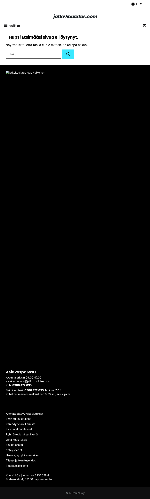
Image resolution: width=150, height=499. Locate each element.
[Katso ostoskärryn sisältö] (144, 25)
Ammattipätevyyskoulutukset (24, 413)
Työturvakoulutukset (19, 429)
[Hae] (68, 54)
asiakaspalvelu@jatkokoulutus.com (28, 381)
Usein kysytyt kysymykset (22, 455)
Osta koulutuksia (16, 439)
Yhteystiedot (14, 450)
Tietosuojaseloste (17, 465)
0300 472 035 (22, 385)
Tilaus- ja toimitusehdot (21, 460)
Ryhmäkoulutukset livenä (22, 434)
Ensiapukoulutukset (18, 418)
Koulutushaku (14, 444)
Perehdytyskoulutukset (20, 424)
